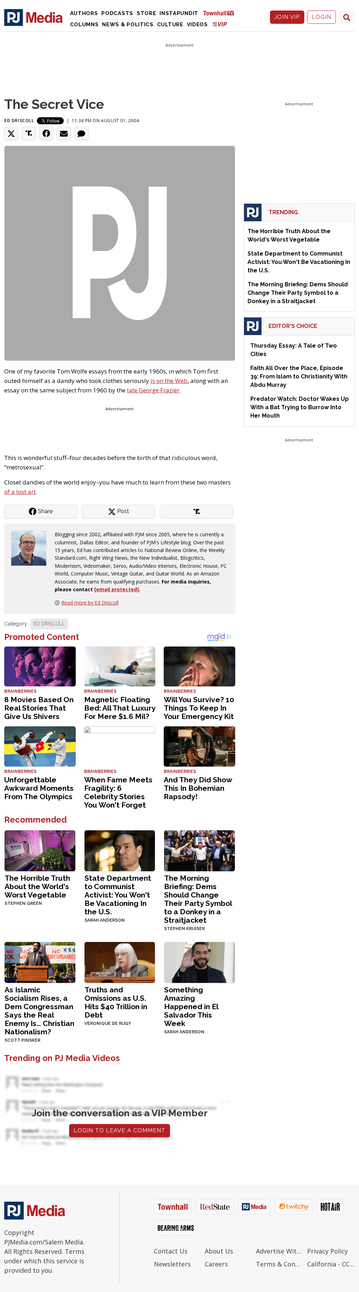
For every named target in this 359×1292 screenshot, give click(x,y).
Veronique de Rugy (107, 1023)
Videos (197, 24)
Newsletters (172, 1264)
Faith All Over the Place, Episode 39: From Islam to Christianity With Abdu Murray (298, 376)
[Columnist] (31, 547)
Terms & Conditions (280, 1264)
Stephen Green (23, 903)
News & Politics (128, 24)
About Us (219, 1251)
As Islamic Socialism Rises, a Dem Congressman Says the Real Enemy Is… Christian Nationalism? (39, 1010)
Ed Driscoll (19, 121)
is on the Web (169, 381)
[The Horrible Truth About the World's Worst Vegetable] (40, 850)
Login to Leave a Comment (119, 1130)
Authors (84, 13)
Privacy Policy (327, 1251)
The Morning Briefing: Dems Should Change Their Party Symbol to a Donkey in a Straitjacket (198, 899)
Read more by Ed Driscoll (89, 602)
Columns (84, 24)
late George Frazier (153, 390)
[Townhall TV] (221, 13)
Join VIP (287, 17)
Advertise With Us (280, 1251)
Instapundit (179, 13)
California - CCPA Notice (331, 1264)
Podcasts (117, 13)
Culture (170, 24)
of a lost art (20, 492)
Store (146, 13)
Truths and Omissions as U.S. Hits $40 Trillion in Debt (115, 1002)
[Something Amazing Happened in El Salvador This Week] (199, 961)
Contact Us (171, 1251)
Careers (216, 1264)
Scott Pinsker (22, 1040)
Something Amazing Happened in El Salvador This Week (191, 1006)
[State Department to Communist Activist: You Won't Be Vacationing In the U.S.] (119, 850)
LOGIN (321, 17)
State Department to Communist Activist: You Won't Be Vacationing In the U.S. (117, 895)
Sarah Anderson (104, 920)
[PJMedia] (33, 17)
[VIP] (220, 24)
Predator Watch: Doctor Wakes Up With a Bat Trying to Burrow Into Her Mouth (299, 407)
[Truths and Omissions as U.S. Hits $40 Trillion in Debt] (119, 961)
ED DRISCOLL (49, 624)
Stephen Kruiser (184, 928)
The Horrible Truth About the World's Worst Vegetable (37, 886)
